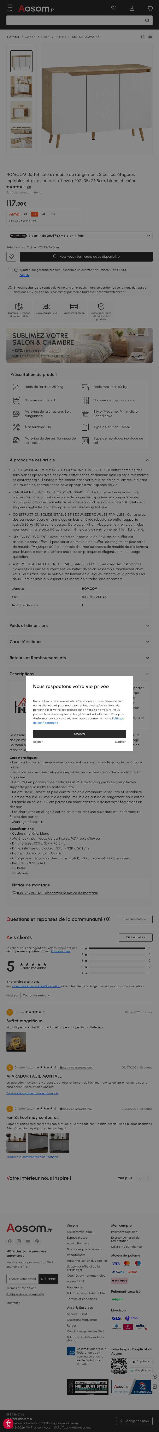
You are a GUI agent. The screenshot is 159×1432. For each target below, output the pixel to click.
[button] (8, 1424)
